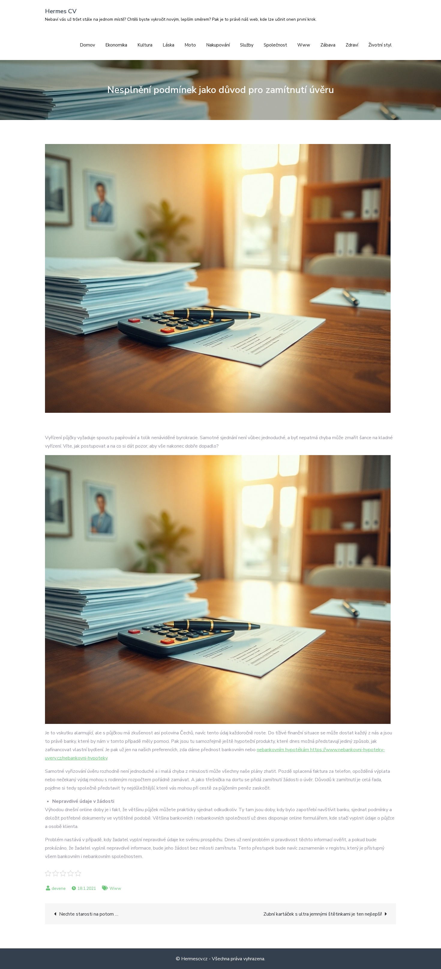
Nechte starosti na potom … (88, 914)
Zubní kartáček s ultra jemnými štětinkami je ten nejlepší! (322, 914)
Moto (190, 45)
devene (59, 888)
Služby (247, 45)
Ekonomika (116, 45)
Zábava (327, 45)
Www (303, 45)
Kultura (144, 45)
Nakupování (218, 45)
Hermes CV (60, 11)
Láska (168, 45)
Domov (87, 45)
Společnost (275, 45)
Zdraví (352, 45)
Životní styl (380, 45)
